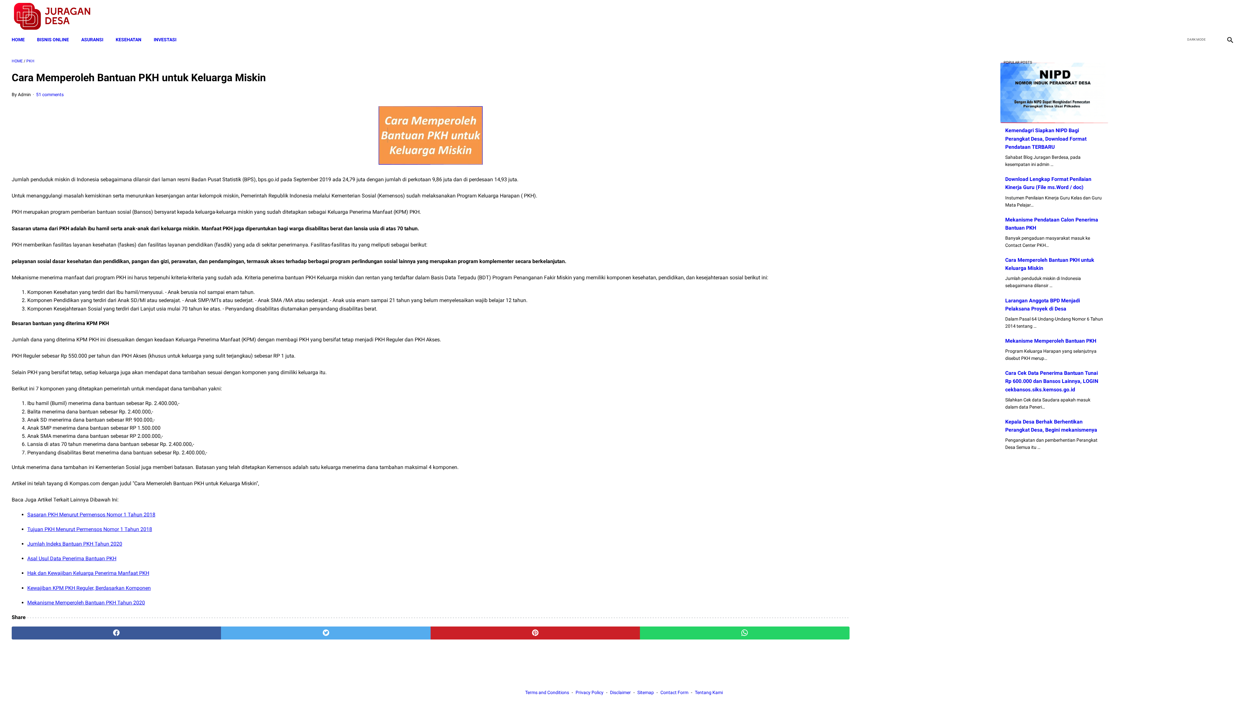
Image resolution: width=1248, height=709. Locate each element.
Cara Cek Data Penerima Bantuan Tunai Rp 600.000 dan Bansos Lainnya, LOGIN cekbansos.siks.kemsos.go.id (1051, 381)
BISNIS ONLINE (53, 39)
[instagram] (1229, 16)
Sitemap (645, 692)
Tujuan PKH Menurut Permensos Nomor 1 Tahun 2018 (89, 529)
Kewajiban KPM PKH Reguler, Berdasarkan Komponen (89, 588)
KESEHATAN (128, 39)
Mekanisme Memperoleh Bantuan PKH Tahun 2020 (86, 603)
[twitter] (1199, 16)
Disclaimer (620, 692)
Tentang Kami (709, 692)
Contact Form (674, 692)
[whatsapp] (744, 633)
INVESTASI (165, 39)
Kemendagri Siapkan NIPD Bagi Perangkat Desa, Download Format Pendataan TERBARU (1045, 138)
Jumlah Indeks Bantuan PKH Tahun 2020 (74, 544)
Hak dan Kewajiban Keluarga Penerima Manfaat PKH (88, 573)
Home (18, 39)
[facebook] (1183, 16)
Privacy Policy (590, 692)
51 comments (50, 94)
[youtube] (1214, 16)
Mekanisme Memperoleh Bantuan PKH (1050, 341)
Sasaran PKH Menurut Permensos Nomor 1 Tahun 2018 (91, 515)
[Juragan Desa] (56, 16)
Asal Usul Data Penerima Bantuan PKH (71, 558)
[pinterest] (535, 633)
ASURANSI (92, 39)
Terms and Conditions (547, 692)
